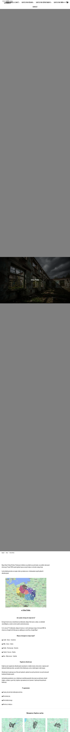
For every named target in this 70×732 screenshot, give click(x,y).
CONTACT (35, 7)
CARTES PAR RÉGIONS (27, 2)
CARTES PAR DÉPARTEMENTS (43, 2)
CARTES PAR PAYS (58, 2)
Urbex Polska (26, 610)
